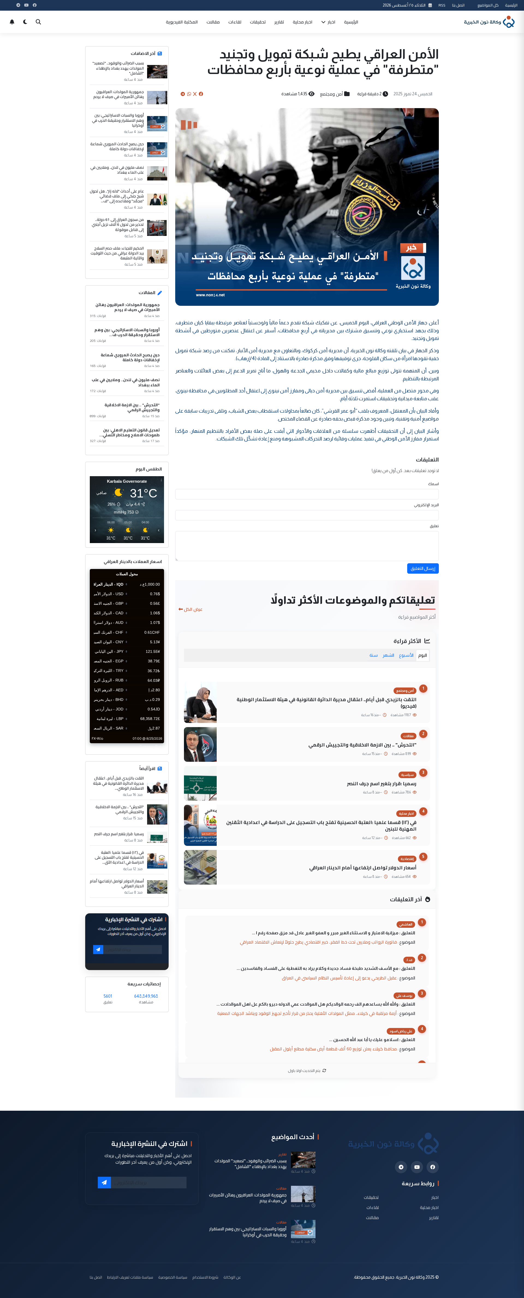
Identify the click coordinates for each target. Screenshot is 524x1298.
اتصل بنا (458, 5)
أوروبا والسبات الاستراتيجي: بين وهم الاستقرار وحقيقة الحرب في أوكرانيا (118, 120)
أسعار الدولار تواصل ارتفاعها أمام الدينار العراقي (362, 867)
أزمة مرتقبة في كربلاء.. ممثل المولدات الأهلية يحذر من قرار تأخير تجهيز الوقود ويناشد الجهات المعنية (307, 1013)
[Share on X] (194, 94)
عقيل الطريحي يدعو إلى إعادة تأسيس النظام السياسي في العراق (339, 978)
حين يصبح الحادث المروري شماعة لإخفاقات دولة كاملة (117, 146)
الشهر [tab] (388, 655)
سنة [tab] (374, 655)
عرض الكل (193, 609)
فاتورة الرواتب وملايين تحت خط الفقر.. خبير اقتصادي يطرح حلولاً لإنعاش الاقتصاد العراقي (318, 942)
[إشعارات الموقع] (12, 21)
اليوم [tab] (422, 655)
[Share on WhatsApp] (189, 94)
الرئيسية (511, 5)
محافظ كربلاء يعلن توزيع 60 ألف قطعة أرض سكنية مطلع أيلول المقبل (333, 1049)
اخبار (331, 22)
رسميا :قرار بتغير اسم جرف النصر (381, 783)
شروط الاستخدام (205, 1277)
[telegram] (401, 1167)
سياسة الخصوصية (172, 1277)
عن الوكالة (232, 1277)
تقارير (279, 22)
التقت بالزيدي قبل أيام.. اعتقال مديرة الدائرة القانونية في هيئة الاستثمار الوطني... (118, 783)
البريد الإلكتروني (426, 505)
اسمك (433, 484)
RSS (442, 5)
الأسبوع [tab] (406, 655)
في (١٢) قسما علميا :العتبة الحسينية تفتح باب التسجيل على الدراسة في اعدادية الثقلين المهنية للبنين (321, 826)
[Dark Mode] (25, 21)
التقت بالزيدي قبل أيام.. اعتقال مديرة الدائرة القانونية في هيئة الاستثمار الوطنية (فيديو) (326, 703)
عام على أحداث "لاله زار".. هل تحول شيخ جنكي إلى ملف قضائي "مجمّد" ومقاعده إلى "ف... (117, 196)
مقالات (213, 22)
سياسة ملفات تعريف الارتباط (130, 1277)
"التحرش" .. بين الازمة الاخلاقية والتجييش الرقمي (362, 744)
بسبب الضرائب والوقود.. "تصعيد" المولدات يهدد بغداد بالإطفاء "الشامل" (118, 68)
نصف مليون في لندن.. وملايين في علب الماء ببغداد (117, 170)
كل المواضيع (488, 5)
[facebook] (433, 1167)
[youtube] (417, 1167)
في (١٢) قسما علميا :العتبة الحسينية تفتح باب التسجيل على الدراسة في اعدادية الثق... (119, 857)
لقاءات (234, 22)
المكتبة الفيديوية (182, 22)
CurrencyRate (151, 746)
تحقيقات (258, 22)
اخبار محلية (302, 22)
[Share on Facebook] (201, 94)
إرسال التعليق (423, 568)
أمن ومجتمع (331, 94)
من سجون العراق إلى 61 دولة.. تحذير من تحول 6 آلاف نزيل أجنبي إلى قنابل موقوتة (118, 224)
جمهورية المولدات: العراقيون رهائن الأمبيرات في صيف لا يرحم (118, 94)
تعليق (434, 526)
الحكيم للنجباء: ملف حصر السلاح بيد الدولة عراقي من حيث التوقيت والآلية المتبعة (117, 253)
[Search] (38, 21)
